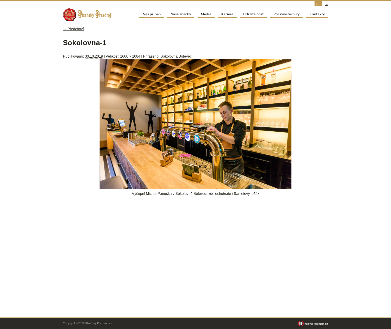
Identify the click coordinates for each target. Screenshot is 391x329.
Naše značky (181, 13)
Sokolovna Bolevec (176, 56)
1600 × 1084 (130, 56)
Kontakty (317, 13)
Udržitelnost (253, 13)
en (326, 4)
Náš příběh (152, 13)
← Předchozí (73, 29)
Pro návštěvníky (287, 13)
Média (206, 13)
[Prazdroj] (87, 14)
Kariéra (227, 13)
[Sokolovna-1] (195, 188)
